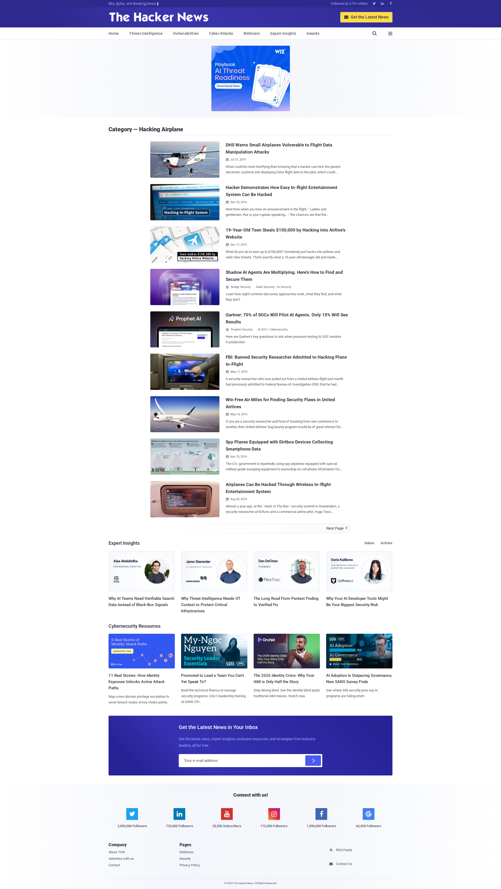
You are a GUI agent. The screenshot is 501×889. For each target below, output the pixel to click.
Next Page (337, 528)
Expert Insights (283, 33)
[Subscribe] (313, 760)
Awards (313, 33)
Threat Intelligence (146, 33)
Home (114, 33)
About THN (117, 852)
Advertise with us (121, 859)
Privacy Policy (190, 865)
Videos (369, 543)
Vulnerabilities (186, 33)
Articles (386, 543)
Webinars (251, 33)
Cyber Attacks (221, 33)
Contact (114, 865)
